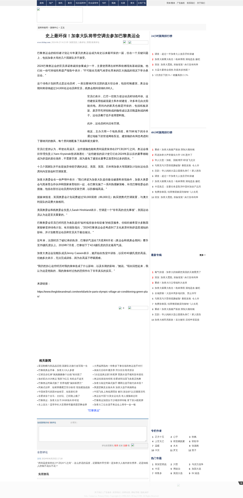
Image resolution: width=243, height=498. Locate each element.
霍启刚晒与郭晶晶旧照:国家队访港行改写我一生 (63, 366)
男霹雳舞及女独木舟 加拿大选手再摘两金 (115, 387)
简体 (169, 3)
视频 (114, 3)
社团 (123, 3)
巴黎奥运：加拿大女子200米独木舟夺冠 (58, 400)
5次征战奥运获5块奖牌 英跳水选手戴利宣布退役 (118, 374)
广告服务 (181, 3)
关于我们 (201, 3)
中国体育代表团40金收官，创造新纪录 (58, 391)
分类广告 (142, 3)
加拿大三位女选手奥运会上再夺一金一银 (115, 404)
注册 (125, 445)
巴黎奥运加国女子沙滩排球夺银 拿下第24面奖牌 (118, 400)
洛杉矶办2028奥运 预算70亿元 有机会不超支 (61, 379)
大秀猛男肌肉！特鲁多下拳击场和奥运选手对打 (118, 366)
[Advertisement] (178, 44)
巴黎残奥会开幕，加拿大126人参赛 (56, 370)
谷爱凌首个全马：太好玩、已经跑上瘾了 (59, 396)
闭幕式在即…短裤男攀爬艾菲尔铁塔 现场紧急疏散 (64, 387)
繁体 (173, 3)
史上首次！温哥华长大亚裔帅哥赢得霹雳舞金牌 (62, 404)
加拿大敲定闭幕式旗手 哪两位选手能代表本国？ (118, 383)
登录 (116, 445)
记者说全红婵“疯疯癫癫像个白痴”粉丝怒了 (60, 374)
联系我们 (191, 3)
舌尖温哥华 (93, 3)
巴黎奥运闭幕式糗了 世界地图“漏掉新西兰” (60, 383)
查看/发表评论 (93, 42)
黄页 (132, 3)
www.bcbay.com (43, 42)
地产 (51, 3)
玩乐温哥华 (81, 3)
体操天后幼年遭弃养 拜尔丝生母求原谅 (114, 370)
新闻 (42, 3)
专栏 (104, 3)
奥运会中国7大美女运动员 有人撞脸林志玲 (116, 396)
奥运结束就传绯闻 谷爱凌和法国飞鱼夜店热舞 (117, 379)
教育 (70, 3)
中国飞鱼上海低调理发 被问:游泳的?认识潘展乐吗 (119, 391)
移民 (60, 3)
